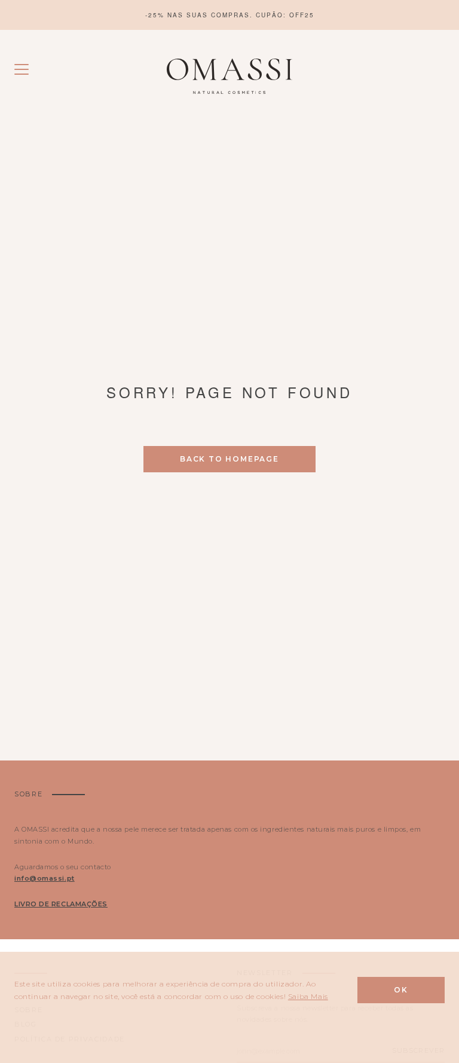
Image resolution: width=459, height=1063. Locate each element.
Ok (401, 989)
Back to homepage (229, 458)
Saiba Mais (308, 996)
